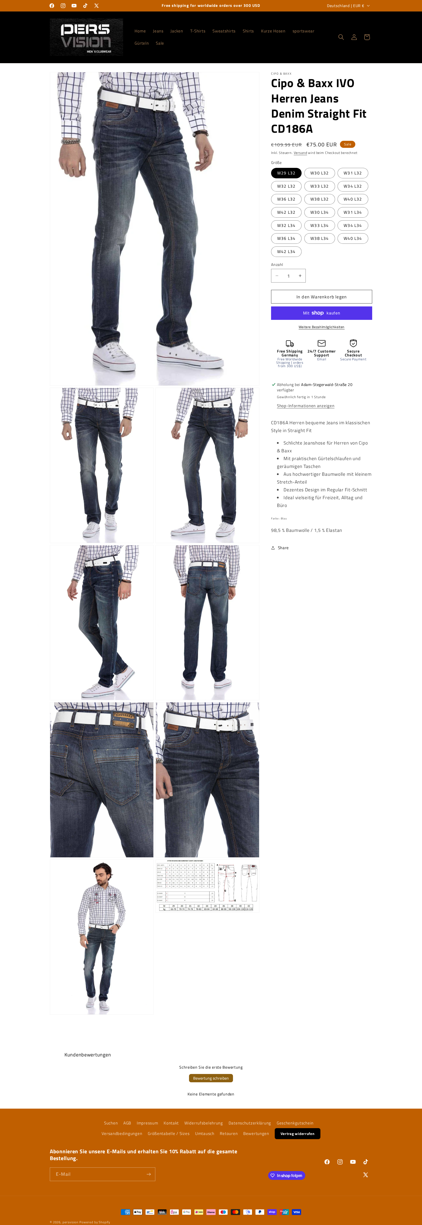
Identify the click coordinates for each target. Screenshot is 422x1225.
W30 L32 (319, 173)
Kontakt (171, 1123)
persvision (70, 1222)
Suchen (111, 1123)
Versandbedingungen (122, 1133)
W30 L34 (319, 212)
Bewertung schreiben (211, 1078)
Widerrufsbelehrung (203, 1123)
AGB (127, 1123)
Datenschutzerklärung (250, 1123)
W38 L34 (319, 238)
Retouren (229, 1133)
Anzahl (277, 264)
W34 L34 (353, 225)
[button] (341, 37)
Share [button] (283, 547)
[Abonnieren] (148, 1174)
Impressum (147, 1123)
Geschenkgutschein (295, 1123)
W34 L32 (353, 186)
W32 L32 (286, 186)
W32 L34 (286, 225)
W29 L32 (286, 173)
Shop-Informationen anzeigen (305, 406)
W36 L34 (286, 238)
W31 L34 (353, 212)
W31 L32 (353, 173)
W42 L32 (286, 212)
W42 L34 (286, 251)
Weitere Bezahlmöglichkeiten (322, 326)
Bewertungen (256, 1133)
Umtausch (204, 1133)
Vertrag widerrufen (298, 1133)
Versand (300, 152)
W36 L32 (286, 199)
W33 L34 (319, 225)
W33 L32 (319, 186)
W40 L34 (353, 238)
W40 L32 (353, 199)
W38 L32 (319, 199)
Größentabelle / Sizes (169, 1133)
